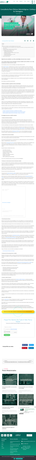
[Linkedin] (32, 3)
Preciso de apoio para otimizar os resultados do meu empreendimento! (18, 311)
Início (14, 1)
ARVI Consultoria (6, 66)
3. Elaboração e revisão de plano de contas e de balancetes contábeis (11, 52)
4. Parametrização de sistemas (7, 53)
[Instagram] (34, 1)
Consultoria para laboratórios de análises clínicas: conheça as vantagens (30, 409)
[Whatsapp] (34, 3)
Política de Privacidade (19, 458)
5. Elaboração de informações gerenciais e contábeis (9, 54)
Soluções (21, 1)
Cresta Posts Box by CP (21, 413)
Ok (14, 458)
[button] (25, 41)
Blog (25, 1)
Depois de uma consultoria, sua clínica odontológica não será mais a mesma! (11, 46)
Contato (28, 1)
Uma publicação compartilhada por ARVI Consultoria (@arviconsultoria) (13, 215)
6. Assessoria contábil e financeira (7, 55)
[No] (34, 457)
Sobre (17, 1)
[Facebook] (32, 1)
